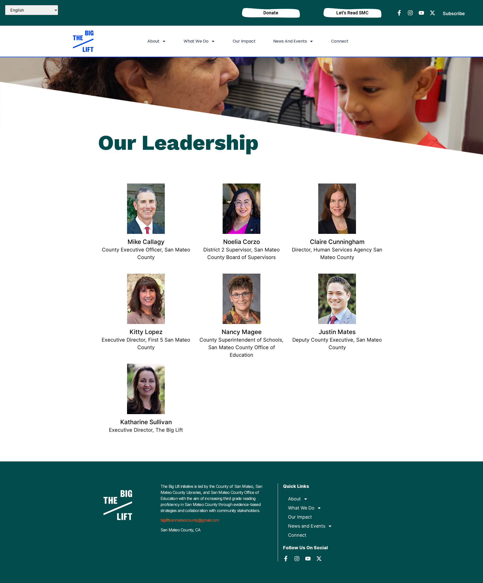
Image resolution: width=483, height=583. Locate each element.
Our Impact (244, 41)
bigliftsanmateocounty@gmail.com (189, 520)
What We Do (196, 41)
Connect (339, 41)
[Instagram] (410, 13)
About (153, 41)
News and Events (290, 41)
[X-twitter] (432, 13)
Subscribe (454, 13)
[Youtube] (421, 13)
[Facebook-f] (399, 13)
